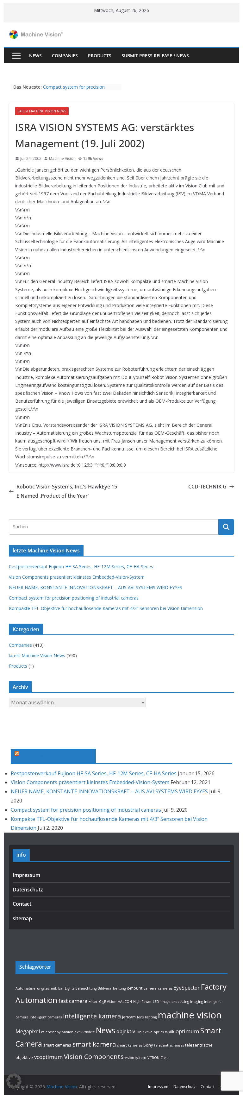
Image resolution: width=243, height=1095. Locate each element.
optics (159, 1032)
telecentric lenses (169, 1045)
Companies (65, 56)
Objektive (144, 1032)
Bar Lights (66, 988)
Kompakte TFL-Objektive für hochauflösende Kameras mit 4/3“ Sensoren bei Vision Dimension (106, 608)
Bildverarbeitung (112, 988)
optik (169, 1032)
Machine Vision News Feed (56, 755)
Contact (22, 903)
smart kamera (94, 1044)
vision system (135, 1057)
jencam (129, 1017)
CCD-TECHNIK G (207, 486)
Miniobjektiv (72, 1032)
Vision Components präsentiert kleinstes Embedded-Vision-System (77, 577)
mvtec (89, 1032)
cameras (165, 988)
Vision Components (94, 1056)
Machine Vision (62, 158)
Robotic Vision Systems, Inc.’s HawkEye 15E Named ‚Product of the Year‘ (66, 491)
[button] (14, 1081)
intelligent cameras (46, 1017)
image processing (174, 1001)
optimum (187, 1031)
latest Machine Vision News (42, 111)
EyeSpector (186, 987)
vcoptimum (48, 1056)
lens (140, 1017)
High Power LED (146, 1001)
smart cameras (57, 1045)
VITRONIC (155, 1057)
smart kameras (129, 1045)
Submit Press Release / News (155, 56)
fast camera (73, 1000)
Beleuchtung (86, 988)
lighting (151, 1017)
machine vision (189, 1015)
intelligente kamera (92, 1016)
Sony (148, 1045)
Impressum (26, 875)
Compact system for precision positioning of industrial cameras (76, 90)
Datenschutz (28, 889)
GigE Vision (107, 1001)
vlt (166, 1057)
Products (99, 56)
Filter (93, 1001)
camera (150, 988)
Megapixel (28, 1031)
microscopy (50, 1032)
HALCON (125, 1001)
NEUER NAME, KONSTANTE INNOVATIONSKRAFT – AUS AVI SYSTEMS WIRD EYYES (95, 587)
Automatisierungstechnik (36, 988)
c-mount (134, 988)
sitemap (22, 918)
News (35, 56)
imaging (196, 1001)
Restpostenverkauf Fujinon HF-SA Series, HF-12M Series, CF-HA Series (81, 566)
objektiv (125, 1031)
